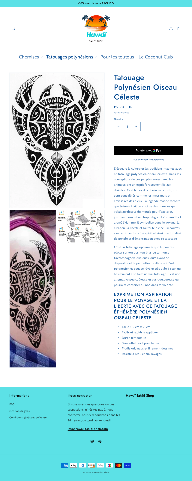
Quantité (119, 118)
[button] (13, 28)
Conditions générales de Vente (27, 417)
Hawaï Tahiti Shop (100, 472)
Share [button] (121, 365)
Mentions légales (19, 411)
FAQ (12, 404)
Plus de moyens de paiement (148, 159)
